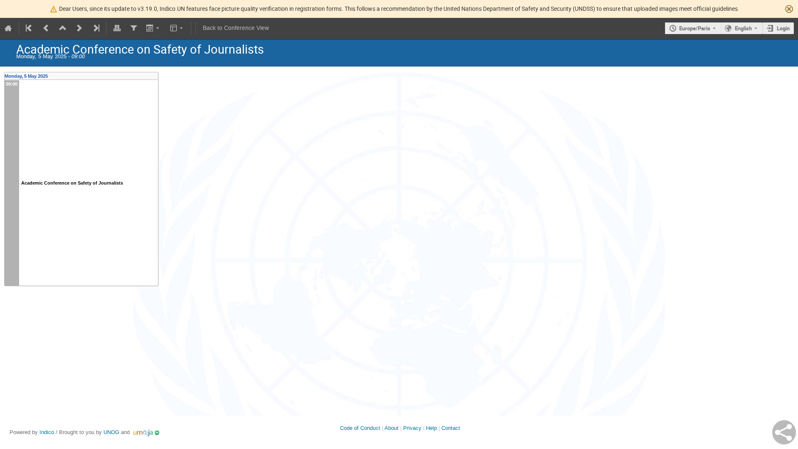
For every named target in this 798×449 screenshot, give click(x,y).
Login (783, 28)
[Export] (153, 28)
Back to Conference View (236, 28)
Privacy (412, 428)
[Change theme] (177, 28)
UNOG (111, 432)
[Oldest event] (29, 28)
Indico (46, 432)
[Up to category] (62, 28)
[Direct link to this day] (155, 76)
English (743, 28)
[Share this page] (784, 432)
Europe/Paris (694, 28)
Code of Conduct (360, 428)
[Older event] (46, 28)
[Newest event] (95, 28)
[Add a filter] (133, 28)
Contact (450, 428)
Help (431, 428)
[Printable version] (116, 28)
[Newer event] (79, 28)
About (391, 428)
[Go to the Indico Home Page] (8, 28)
